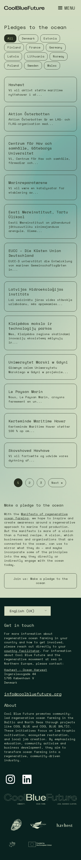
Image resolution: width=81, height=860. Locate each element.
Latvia (13, 56)
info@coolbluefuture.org (32, 694)
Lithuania (35, 56)
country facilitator (22, 650)
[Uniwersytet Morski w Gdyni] (40, 367)
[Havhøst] (40, 89)
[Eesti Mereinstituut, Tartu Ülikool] (40, 221)
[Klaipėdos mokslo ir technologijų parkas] (40, 333)
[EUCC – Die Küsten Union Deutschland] (40, 260)
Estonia (50, 38)
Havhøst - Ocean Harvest (25, 669)
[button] (40, 581)
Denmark (28, 38)
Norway (58, 56)
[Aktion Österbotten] (40, 118)
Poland (13, 65)
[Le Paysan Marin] (40, 396)
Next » (57, 482)
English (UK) (22, 610)
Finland (14, 47)
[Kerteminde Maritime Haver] (40, 425)
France (34, 47)
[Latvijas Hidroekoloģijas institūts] (40, 296)
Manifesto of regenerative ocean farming (36, 516)
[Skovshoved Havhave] (40, 455)
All (10, 38)
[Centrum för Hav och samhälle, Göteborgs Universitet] (40, 153)
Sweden (33, 65)
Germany (55, 47)
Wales (52, 65)
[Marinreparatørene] (40, 187)
